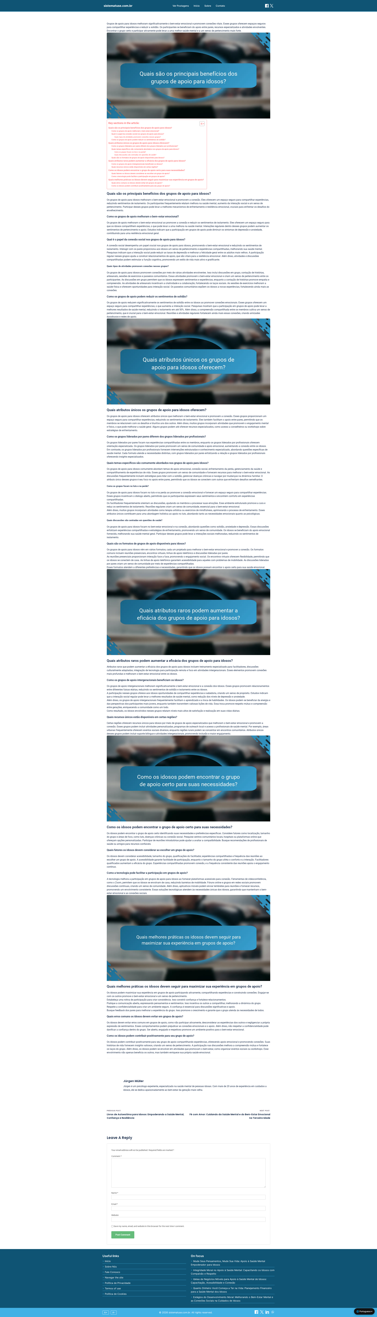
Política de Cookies (116, 1293)
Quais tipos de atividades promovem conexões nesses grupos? (137, 137)
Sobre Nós (111, 1266)
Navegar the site (114, 1277)
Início (197, 5)
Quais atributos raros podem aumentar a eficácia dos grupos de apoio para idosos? (147, 161)
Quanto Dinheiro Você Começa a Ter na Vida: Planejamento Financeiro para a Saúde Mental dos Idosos (231, 1290)
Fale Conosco (112, 1272)
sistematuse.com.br (118, 6)
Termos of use (113, 1288)
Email (114, 1204)
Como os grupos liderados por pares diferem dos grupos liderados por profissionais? (144, 146)
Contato (220, 5)
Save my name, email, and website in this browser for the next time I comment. (149, 1226)
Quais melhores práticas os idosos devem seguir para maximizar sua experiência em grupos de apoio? (156, 179)
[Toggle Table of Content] (200, 123)
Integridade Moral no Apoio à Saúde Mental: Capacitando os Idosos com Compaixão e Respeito (233, 1272)
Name (114, 1193)
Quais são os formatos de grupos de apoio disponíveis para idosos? (137, 158)
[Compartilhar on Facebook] (267, 6)
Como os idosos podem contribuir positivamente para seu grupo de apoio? (140, 186)
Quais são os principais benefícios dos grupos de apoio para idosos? (140, 128)
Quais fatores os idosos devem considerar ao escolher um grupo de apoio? (140, 173)
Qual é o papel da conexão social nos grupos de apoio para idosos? (137, 134)
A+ (105, 1312)
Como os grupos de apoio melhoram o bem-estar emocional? (135, 131)
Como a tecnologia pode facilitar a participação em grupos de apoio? (138, 176)
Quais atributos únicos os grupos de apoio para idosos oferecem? (138, 143)
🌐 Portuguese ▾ (364, 1311)
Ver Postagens (181, 5)
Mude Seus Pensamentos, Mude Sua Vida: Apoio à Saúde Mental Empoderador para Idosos (228, 1263)
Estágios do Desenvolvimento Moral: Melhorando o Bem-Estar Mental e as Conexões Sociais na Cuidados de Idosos (232, 1299)
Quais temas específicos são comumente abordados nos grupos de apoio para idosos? (145, 149)
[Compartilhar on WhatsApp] (273, 1312)
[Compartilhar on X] (262, 1312)
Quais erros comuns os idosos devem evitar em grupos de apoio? (136, 183)
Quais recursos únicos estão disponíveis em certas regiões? (134, 167)
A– (113, 1312)
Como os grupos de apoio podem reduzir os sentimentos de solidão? (138, 140)
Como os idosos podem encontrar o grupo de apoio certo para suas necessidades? (146, 170)
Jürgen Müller (133, 1081)
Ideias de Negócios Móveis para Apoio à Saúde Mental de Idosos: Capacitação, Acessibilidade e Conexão (229, 1281)
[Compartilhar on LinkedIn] (268, 1312)
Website (115, 1215)
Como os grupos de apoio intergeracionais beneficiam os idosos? (137, 164)
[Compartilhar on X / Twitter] (271, 6)
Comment (116, 1156)
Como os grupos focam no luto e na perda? (130, 152)
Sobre (207, 5)
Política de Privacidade (117, 1282)
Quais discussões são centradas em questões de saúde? (135, 155)
